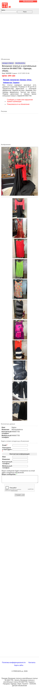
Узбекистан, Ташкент (11, 82)
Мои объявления (28, 1)
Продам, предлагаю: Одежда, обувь (17, 80)
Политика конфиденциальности (14, 662)
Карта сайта (18, 665)
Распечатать (20, 63)
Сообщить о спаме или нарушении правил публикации (20, 100)
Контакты (31, 662)
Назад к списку (8, 63)
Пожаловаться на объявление (18, 104)
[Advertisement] (19, 35)
